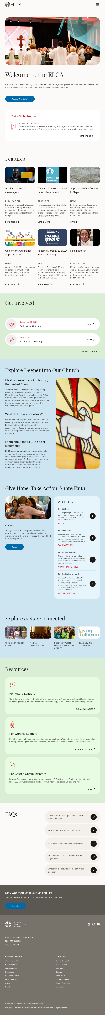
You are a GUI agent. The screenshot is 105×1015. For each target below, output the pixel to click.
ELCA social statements (16, 451)
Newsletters (60, 975)
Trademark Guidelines (35, 1003)
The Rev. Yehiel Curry (15, 389)
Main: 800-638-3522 (13, 941)
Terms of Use (21, 1003)
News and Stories (12, 975)
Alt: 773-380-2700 (12, 945)
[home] (13, 4)
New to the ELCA (62, 961)
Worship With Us (11, 968)
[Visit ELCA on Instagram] (93, 924)
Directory (59, 968)
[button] (97, 5)
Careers (59, 972)
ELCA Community (62, 979)
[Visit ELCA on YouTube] (98, 924)
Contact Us (60, 987)
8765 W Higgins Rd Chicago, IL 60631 (20, 937)
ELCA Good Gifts (11, 979)
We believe (10, 419)
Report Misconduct (63, 983)
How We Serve (11, 964)
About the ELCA (11, 961)
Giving (7, 983)
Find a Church (61, 964)
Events (8, 987)
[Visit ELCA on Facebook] (89, 924)
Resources (9, 972)
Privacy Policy (10, 1003)
